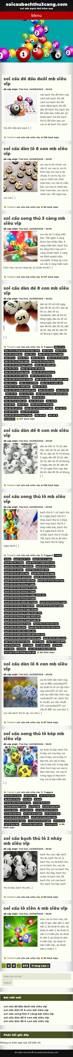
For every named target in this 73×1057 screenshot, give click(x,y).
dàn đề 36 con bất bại (42, 405)
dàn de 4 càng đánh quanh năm (51, 379)
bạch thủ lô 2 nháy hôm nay (40, 563)
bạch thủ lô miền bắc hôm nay (44, 627)
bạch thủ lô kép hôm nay (50, 581)
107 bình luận (27, 419)
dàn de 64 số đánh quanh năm (51, 394)
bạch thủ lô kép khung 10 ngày (20, 588)
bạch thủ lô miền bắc (15, 627)
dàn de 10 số (37, 358)
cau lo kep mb (47, 796)
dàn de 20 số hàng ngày (17, 372)
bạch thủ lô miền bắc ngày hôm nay (22, 638)
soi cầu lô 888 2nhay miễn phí (20, 652)
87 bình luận (50, 722)
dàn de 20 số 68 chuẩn (32, 369)
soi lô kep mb (12, 824)
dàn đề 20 (9, 405)
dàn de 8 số (38, 397)
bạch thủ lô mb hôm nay (46, 624)
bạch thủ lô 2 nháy (14, 563)
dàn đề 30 (23, 405)
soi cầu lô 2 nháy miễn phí (42, 649)
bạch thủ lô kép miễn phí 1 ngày (21, 602)
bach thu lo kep (13, 796)
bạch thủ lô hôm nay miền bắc (20, 581)
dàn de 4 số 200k (29, 383)
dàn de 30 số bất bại (41, 376)
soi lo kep (59, 821)
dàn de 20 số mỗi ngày (16, 376)
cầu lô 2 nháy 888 (56, 642)
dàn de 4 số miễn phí (51, 383)
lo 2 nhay (27, 645)
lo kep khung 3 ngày (15, 806)
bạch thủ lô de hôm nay (16, 573)
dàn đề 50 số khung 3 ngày (18, 415)
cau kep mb (30, 796)
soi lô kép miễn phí (32, 824)
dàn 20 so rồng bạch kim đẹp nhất (22, 351)
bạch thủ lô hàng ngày (43, 573)
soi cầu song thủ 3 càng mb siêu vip (29, 1013)
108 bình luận (51, 137)
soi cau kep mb (12, 814)
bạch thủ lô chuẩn (14, 570)
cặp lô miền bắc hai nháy (17, 642)
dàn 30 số (47, 351)
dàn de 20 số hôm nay (43, 372)
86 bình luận (50, 897)
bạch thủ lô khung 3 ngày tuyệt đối (22, 620)
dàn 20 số (59, 347)
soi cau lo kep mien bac (44, 817)
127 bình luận (51, 277)
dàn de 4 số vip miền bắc (17, 387)
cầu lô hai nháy (12, 645)
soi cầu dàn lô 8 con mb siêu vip (26, 1010)
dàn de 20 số (11, 369)
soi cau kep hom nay (46, 810)
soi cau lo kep (52, 814)
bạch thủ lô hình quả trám (18, 577)
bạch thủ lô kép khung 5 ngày (20, 598)
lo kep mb (34, 806)
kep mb (27, 799)
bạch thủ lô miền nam (55, 638)
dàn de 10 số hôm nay (43, 361)
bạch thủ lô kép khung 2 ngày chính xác (25, 595)
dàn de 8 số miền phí (15, 401)
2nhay (8, 559)
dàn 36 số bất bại (13, 354)
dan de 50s (62, 390)
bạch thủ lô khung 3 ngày (50, 606)
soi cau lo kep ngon (15, 821)
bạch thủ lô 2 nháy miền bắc (19, 566)
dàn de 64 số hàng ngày (17, 397)
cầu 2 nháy (38, 642)
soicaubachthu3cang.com (36, 4)
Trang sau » (40, 965)
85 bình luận (50, 958)
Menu (36, 15)
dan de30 (51, 401)
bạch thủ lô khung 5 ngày (17, 624)
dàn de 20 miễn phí (45, 365)
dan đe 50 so (11, 412)
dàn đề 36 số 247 (13, 408)
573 (25, 965)
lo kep (37, 799)
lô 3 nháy (9, 649)
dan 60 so (10, 358)
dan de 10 (23, 358)
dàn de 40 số (39, 387)
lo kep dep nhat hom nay (17, 803)
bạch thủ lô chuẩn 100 (37, 570)
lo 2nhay (57, 645)
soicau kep (51, 824)
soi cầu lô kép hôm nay (16, 817)
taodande (10, 419)
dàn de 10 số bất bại (58, 358)
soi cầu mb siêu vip (28, 137)
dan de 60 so (26, 394)
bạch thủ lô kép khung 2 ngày (20, 591)
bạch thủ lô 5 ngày (45, 566)
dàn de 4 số (10, 383)
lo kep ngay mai (51, 806)
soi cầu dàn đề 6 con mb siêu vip (26, 1021)
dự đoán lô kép (12, 799)
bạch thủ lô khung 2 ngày (53, 602)
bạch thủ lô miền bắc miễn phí (20, 631)
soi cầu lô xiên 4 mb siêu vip (36, 908)
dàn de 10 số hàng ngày (17, 361)
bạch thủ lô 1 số (22, 559)
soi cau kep (27, 810)
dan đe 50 (61, 408)
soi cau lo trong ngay (39, 821)
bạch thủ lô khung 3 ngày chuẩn (21, 609)
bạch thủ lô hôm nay (44, 577)
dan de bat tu (36, 401)
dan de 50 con (46, 390)
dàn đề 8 (53, 415)
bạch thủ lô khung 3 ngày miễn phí (22, 616)
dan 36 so (61, 351)
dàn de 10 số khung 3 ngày (18, 365)
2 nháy (57, 555)
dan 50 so (30, 354)
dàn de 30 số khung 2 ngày (18, 379)
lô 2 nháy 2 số (43, 645)
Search (7, 982)
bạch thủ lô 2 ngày (42, 559)
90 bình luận (50, 207)
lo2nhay (21, 649)
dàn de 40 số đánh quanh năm (20, 390)
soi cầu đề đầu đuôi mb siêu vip (25, 1006)
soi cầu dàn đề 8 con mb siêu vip (26, 1017)
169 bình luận (51, 485)
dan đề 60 (40, 415)
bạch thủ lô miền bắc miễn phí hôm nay (24, 634)
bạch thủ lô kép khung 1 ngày (20, 584)
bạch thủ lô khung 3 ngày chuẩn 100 (23, 613)
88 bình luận (47, 652)
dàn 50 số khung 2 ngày (51, 354)
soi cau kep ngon (33, 814)
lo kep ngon (11, 810)
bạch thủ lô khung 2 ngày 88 (19, 606)
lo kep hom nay (41, 803)
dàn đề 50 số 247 (29, 412)
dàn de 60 (11, 394)
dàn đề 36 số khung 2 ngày (38, 408)
